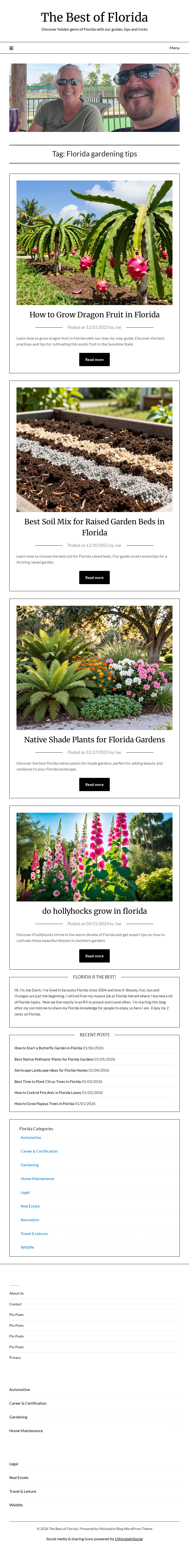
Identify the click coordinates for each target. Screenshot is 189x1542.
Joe (118, 327)
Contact (15, 1304)
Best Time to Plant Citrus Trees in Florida (48, 1081)
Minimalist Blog (111, 1529)
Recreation (30, 1219)
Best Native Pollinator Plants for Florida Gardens (54, 1059)
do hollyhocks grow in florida (94, 911)
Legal (25, 1192)
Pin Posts (16, 1314)
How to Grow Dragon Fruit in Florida (95, 314)
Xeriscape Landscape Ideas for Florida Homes (51, 1070)
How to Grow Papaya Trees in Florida (44, 1103)
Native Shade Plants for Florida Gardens (94, 739)
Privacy (15, 1357)
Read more (94, 359)
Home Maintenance (37, 1178)
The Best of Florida (94, 17)
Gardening (30, 1164)
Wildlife (27, 1247)
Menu (174, 47)
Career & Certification (39, 1151)
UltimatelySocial (129, 1538)
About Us (16, 1293)
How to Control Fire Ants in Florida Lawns (48, 1092)
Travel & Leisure (34, 1233)
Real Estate (30, 1206)
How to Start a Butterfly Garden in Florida (48, 1048)
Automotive (31, 1137)
